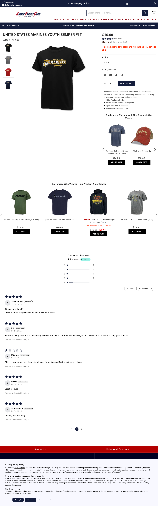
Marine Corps (69, 19)
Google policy (25, 493)
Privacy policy (10, 493)
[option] (79, 3)
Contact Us (40, 449)
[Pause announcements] (127, 3)
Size (109, 69)
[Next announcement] (124, 3)
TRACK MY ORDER (10, 25)
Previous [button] (103, 149)
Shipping (105, 42)
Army (56, 19)
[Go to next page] (86, 429)
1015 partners (19, 468)
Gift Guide (151, 19)
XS (105, 75)
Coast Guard (107, 19)
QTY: (105, 83)
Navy (82, 19)
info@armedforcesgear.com (13, 5)
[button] (108, 38)
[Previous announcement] (32, 3)
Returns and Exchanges (117, 449)
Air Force (92, 19)
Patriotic (138, 19)
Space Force (123, 19)
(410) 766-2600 (9, 2)
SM (110, 75)
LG (122, 75)
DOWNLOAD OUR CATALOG (142, 25)
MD (116, 75)
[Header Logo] (28, 14)
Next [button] (154, 149)
